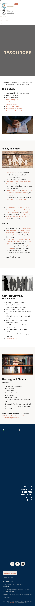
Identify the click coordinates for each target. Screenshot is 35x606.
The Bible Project (12, 102)
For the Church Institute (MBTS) (13, 415)
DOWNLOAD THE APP (10, 580)
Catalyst (12, 602)
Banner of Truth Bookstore (15, 111)
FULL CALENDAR (8, 577)
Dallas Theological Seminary (11, 418)
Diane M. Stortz (27, 232)
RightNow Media (11, 104)
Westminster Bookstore (14, 108)
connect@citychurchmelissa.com (21, 594)
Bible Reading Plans (12, 100)
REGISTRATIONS (10, 573)
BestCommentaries (12, 106)
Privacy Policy (7, 597)
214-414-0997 (7, 594)
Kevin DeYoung (13, 212)
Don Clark (24, 212)
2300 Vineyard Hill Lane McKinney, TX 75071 (16, 589)
